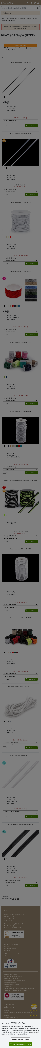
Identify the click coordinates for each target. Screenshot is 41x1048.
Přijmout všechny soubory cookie (20, 1044)
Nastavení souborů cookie (20, 1039)
